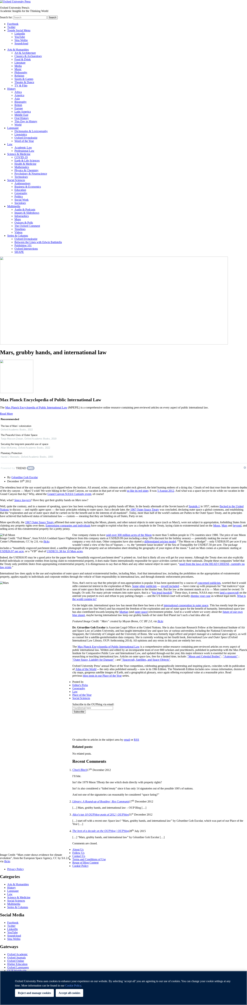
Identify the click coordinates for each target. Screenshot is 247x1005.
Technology (21, 176)
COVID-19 (21, 157)
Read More (6, 413)
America (19, 95)
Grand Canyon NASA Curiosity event (69, 494)
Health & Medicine (25, 163)
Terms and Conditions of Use (89, 859)
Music (18, 69)
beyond (237, 525)
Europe (18, 108)
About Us (78, 849)
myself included (170, 586)
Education (20, 189)
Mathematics (21, 167)
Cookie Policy (80, 865)
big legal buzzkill (162, 592)
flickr (46, 541)
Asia (17, 98)
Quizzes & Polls (23, 222)
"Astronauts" (230, 656)
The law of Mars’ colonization (16, 426)
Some (135, 586)
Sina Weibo (21, 40)
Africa (18, 92)
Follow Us (78, 852)
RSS (136, 739)
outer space (141, 611)
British (18, 105)
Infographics (21, 216)
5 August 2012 (165, 490)
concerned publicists (209, 582)
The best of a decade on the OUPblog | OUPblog (100, 831)
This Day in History (25, 121)
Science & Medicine (18, 154)
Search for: (6, 17)
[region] (123, 988)
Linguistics (20, 134)
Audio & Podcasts (24, 209)
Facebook (12, 23)
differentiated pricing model (160, 541)
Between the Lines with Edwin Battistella (38, 242)
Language (13, 127)
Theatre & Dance (24, 82)
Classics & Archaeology (28, 56)
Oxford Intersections (26, 248)
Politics (18, 196)
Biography (20, 101)
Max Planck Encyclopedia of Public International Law (36, 407)
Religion (19, 75)
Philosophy (20, 72)
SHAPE (19, 251)
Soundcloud (21, 43)
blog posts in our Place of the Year (102, 675)
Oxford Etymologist (25, 137)
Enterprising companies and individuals (68, 525)
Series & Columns (17, 235)
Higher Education (17, 964)
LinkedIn (19, 33)
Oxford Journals (16, 957)
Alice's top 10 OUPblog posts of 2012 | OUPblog (100, 814)
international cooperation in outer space (186, 605)
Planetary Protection (11, 453)
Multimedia (13, 206)
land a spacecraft (229, 592)
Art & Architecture (25, 52)
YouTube (19, 36)
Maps (17, 219)
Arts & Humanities (18, 49)
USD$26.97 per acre (12, 551)
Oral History (21, 118)
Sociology (20, 203)
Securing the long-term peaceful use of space (24, 444)
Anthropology (22, 183)
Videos (18, 232)
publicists (151, 586)
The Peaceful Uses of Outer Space (19, 435)
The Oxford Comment (27, 225)
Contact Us (78, 856)
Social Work (21, 199)
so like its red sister (137, 490)
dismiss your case (200, 595)
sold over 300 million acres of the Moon (129, 534)
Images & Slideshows (26, 212)
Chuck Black (79, 769)
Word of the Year (24, 141)
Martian (123, 611)
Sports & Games (23, 79)
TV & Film (20, 85)
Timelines (19, 229)
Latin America (22, 111)
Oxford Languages (18, 967)
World (18, 124)
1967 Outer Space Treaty (144, 509)
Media (18, 65)
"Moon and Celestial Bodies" (204, 656)
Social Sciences (16, 180)
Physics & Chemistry (26, 170)
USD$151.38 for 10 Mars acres (65, 551)
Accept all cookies (69, 992)
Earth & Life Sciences (27, 160)
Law (9, 144)
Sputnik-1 (194, 506)
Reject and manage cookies (34, 992)
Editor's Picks (80, 685)
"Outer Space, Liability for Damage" (93, 659)
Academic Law (23, 147)
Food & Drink (22, 59)
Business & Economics (27, 186)
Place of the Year (81, 694)
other (142, 586)
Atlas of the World (85, 669)
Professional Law (24, 150)
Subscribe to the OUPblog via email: (93, 704)
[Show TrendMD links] (244, 467)
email (127, 739)
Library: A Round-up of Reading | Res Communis (100, 801)
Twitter (11, 27)
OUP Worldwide (16, 970)
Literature (19, 62)
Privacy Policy (82, 726)
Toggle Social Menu (18, 30)
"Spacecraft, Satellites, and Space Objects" (145, 659)
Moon (216, 525)
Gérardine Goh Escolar (24, 477)
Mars (224, 525)
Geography (20, 193)
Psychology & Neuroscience (30, 173)
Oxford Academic (17, 954)
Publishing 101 (23, 245)
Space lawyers (22, 500)
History (11, 88)
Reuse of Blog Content (85, 862)
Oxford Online (15, 960)
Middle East (21, 114)
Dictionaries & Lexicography (31, 131)
